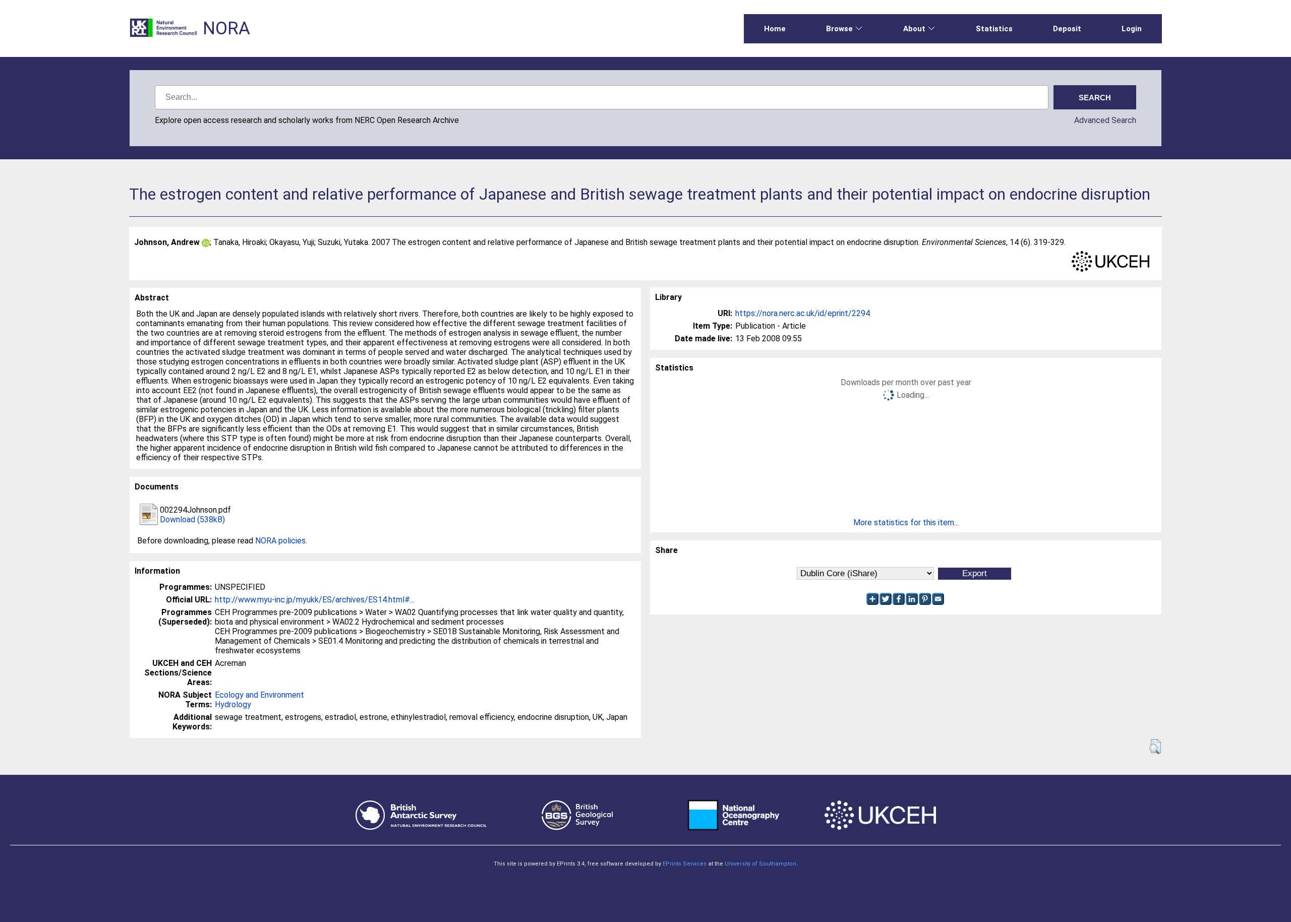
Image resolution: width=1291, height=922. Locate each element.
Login (1132, 28)
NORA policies (280, 540)
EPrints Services (685, 863)
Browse (839, 28)
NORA (226, 28)
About (914, 28)
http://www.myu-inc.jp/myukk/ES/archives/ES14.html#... (315, 599)
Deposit (1067, 28)
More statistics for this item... (906, 522)
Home (775, 28)
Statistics (994, 28)
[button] (1155, 746)
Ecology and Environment (259, 695)
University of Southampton (760, 863)
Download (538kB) (192, 519)
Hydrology (233, 704)
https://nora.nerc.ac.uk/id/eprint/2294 (802, 313)
